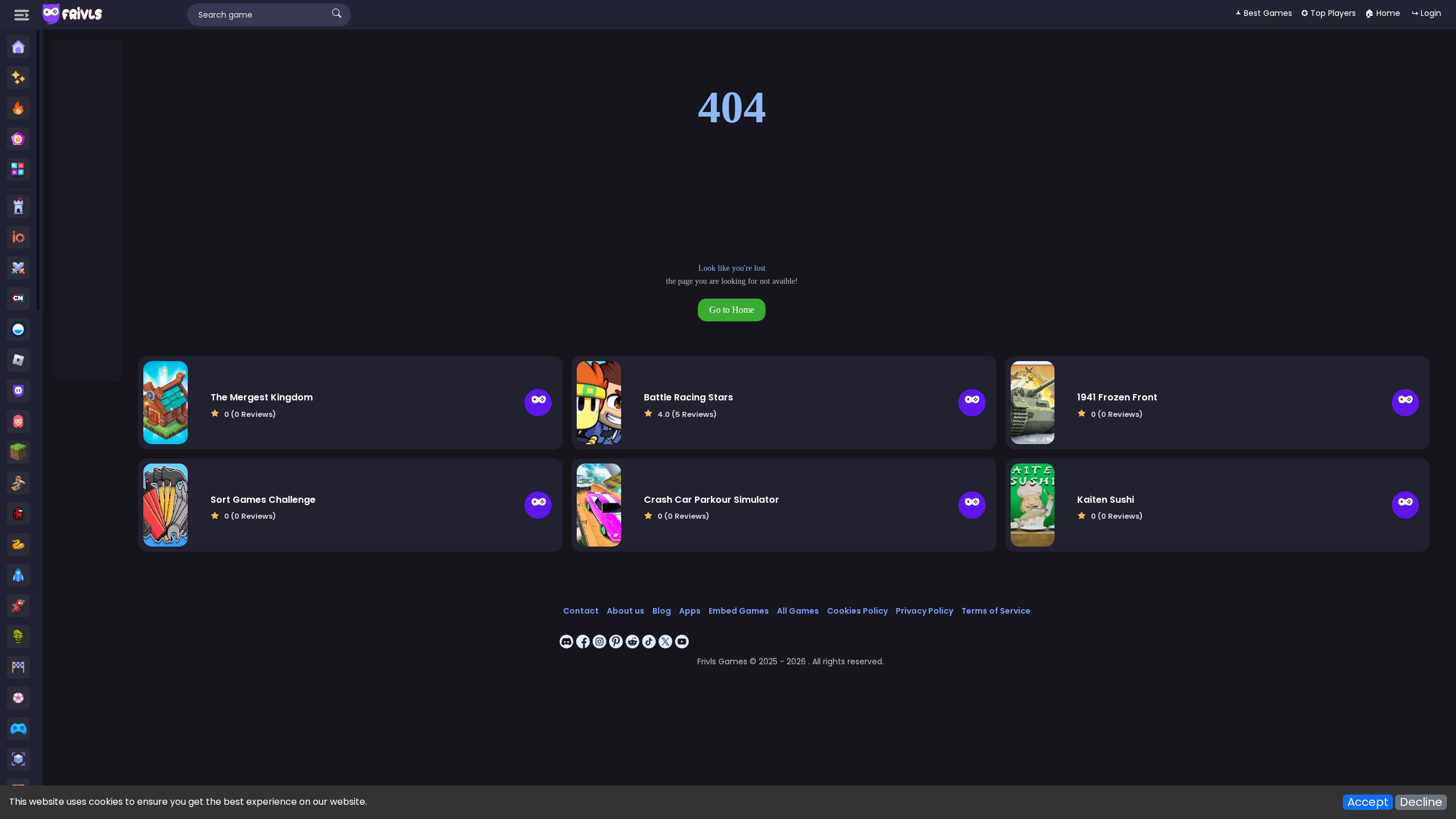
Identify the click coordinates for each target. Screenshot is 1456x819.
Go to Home (731, 310)
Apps (690, 611)
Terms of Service (996, 611)
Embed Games (739, 611)
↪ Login (1426, 13)
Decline (1421, 802)
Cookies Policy (857, 611)
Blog (661, 611)
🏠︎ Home (1382, 13)
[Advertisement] (87, 211)
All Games (798, 611)
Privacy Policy (924, 611)
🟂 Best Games (1263, 13)
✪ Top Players (1328, 13)
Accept (1367, 802)
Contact (581, 611)
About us (625, 611)
